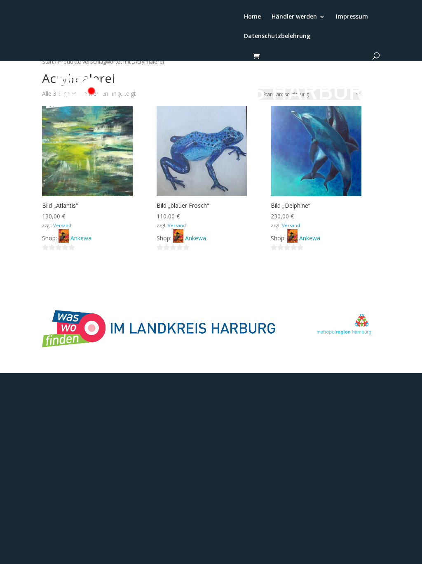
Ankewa (80, 238)
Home (252, 17)
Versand (62, 225)
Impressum (352, 17)
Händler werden (294, 17)
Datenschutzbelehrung (277, 36)
